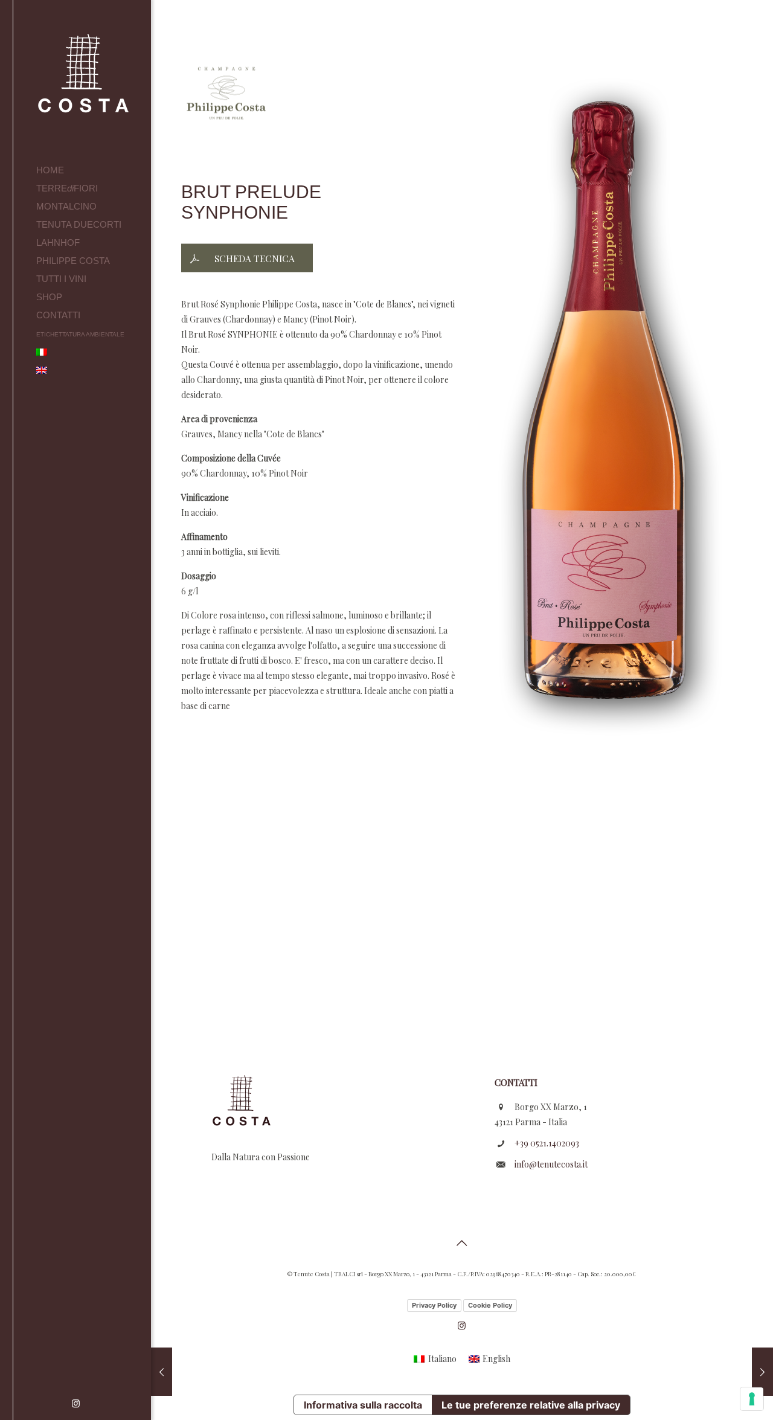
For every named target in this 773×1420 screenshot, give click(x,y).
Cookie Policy (490, 1305)
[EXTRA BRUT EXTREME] (762, 1372)
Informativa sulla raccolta (363, 1405)
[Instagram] (75, 1403)
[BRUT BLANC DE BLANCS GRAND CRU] (161, 1372)
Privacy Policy (434, 1305)
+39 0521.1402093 (547, 1143)
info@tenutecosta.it (551, 1164)
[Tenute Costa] (93, 80)
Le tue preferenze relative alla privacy (530, 1405)
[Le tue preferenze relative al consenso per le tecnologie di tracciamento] (751, 1398)
